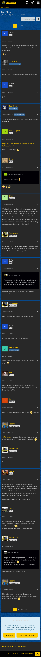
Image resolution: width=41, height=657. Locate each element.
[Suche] (27, 3)
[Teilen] (38, 19)
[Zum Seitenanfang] (37, 654)
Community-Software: (20, 653)
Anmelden (9, 635)
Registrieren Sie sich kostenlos (21, 627)
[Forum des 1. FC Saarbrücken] (9, 3)
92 (22, 26)
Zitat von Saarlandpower (15, 174)
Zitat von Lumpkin (13, 553)
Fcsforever (7, 437)
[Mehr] (37, 41)
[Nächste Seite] (26, 26)
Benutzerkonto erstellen (27, 635)
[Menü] (38, 3)
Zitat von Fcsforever (13, 275)
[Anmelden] (33, 2)
